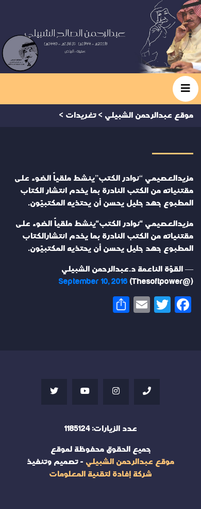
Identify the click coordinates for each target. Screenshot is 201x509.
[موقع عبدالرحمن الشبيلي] (100, 36)
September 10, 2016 (93, 281)
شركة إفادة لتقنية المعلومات (100, 474)
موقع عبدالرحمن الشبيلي (130, 462)
